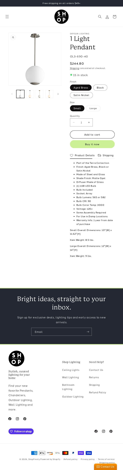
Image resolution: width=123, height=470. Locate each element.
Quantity (75, 115)
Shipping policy (107, 462)
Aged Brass (81, 87)
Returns (94, 377)
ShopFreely (34, 459)
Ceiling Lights (70, 370)
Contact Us (96, 370)
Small (77, 108)
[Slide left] (12, 94)
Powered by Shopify (50, 459)
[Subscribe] (88, 332)
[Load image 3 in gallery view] (40, 94)
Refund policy (71, 459)
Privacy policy (88, 459)
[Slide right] (58, 94)
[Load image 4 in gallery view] (49, 94)
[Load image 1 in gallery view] (20, 94)
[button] (7, 16)
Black (100, 87)
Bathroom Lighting (68, 387)
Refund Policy (97, 392)
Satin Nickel (82, 95)
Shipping (74, 68)
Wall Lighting (70, 377)
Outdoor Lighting (73, 396)
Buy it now (92, 144)
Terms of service (106, 459)
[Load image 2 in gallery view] (30, 94)
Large (95, 108)
